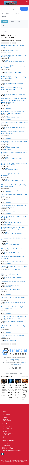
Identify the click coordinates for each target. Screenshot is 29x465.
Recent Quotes (5, 13)
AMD (6, 116)
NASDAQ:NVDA (7, 83)
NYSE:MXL (14, 312)
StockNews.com (7, 52)
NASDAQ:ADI (7, 72)
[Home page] (10, 3)
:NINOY (9, 50)
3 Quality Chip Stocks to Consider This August (14, 266)
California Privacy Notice (13, 461)
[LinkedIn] (16, 368)
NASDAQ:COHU (12, 222)
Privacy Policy (5, 461)
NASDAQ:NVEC (15, 331)
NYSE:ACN (21, 262)
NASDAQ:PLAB (19, 277)
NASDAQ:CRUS (7, 61)
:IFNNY (5, 50)
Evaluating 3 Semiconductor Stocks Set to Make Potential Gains (13, 132)
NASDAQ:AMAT (15, 137)
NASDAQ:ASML (15, 262)
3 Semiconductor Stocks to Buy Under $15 (13, 282)
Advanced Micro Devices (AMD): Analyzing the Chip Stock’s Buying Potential (14, 142)
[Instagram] (20, 368)
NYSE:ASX (6, 340)
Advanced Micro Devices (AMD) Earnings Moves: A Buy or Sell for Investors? (12, 112)
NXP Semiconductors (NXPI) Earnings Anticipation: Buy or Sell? (11, 88)
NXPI (6, 93)
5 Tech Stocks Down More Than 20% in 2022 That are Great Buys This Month (14, 317)
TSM (6, 210)
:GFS (12, 190)
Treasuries (5, 31)
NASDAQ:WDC (13, 321)
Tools (4, 25)
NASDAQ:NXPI (22, 94)
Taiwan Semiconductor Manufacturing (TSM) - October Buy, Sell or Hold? (14, 206)
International (19, 28)
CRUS (6, 60)
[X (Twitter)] (9, 368)
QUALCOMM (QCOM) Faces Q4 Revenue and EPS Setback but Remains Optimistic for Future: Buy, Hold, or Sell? (13, 100)
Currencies (13, 28)
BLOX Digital (21, 462)
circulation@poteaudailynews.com (13, 450)
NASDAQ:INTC (20, 222)
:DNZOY (13, 277)
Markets (5, 21)
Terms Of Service (17, 364)
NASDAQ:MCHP (17, 190)
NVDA (6, 82)
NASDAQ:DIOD (22, 127)
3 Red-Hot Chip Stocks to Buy (9, 274)
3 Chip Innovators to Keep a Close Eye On (13, 289)
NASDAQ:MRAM (14, 50)
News (9, 28)
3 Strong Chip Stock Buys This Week (11, 249)
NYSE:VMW (6, 222)
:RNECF (19, 72)
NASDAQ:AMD (7, 118)
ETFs (19, 21)
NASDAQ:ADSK (20, 321)
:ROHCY (13, 201)
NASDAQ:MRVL (7, 302)
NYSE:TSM (16, 252)
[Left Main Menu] (2, 1)
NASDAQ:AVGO (15, 127)
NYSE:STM (13, 83)
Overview (4, 28)
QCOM (6, 105)
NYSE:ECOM (6, 321)
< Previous (4, 43)
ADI (6, 71)
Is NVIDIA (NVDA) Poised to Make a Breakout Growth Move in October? (14, 164)
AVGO (6, 157)
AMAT (6, 232)
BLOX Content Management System (11, 462)
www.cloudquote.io (14, 359)
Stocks (12, 21)
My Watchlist (16, 13)
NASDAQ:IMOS (22, 61)
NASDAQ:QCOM (19, 180)
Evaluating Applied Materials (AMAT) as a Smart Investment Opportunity (13, 228)
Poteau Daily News (10, 460)
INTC (6, 221)
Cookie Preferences (21, 461)
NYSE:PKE (17, 285)
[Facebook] (12, 368)
